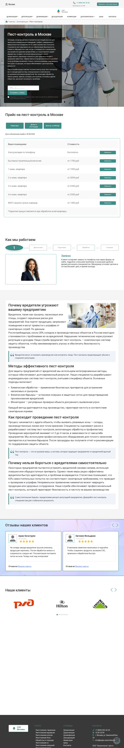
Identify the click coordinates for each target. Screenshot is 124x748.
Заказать (107, 152)
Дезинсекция (12, 17)
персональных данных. (18, 98)
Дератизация (26, 17)
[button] (112, 525)
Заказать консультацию (107, 4)
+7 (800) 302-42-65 (83, 3)
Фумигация (71, 17)
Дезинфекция (41, 17)
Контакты (112, 17)
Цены (101, 17)
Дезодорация (57, 17)
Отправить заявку (17, 93)
